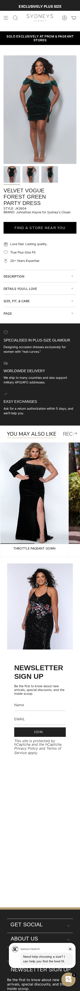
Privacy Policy (26, 748)
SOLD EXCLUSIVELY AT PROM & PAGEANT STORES (40, 38)
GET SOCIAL (26, 924)
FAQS (8, 313)
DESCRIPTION (14, 276)
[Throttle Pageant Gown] (34, 493)
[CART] (73, 18)
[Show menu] (5, 18)
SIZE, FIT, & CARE (17, 301)
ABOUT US (24, 939)
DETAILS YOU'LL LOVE (20, 289)
